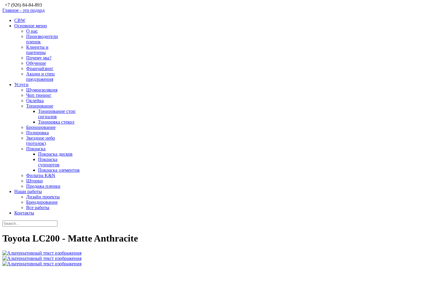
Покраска (35, 148)
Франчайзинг (40, 68)
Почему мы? (38, 57)
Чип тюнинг (38, 95)
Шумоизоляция (41, 89)
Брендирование (42, 202)
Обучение (36, 63)
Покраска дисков (55, 154)
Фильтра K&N (40, 175)
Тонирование (39, 105)
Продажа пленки (43, 186)
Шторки (34, 180)
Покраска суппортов (48, 162)
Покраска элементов (59, 170)
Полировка (37, 132)
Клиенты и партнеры (37, 50)
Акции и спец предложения (40, 76)
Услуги (21, 84)
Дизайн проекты (43, 196)
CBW (19, 20)
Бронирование (41, 127)
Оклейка (35, 100)
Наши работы (28, 191)
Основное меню (30, 25)
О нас (32, 31)
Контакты (24, 212)
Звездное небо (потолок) (40, 140)
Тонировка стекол (56, 121)
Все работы (37, 207)
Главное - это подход (23, 10)
